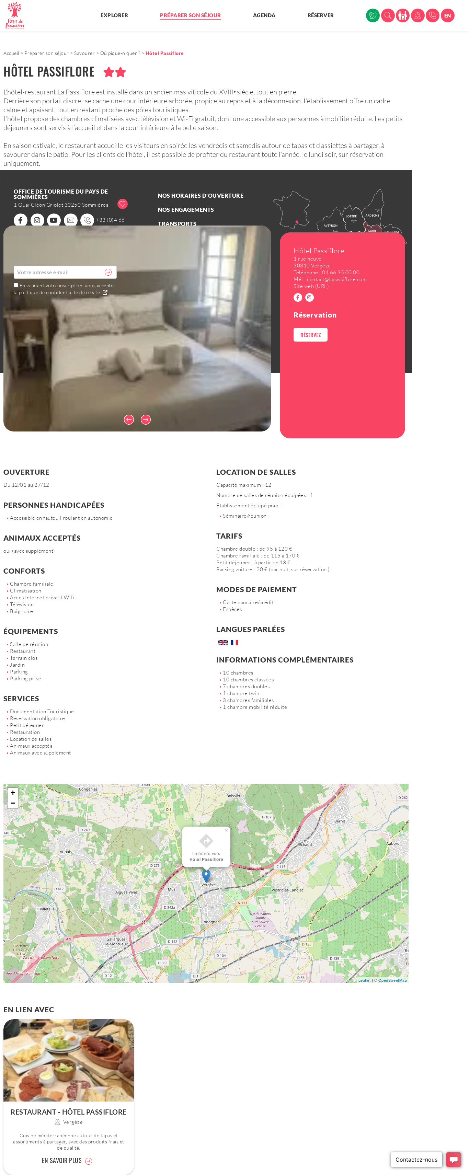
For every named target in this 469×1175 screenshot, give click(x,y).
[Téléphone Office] (432, 15)
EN (447, 15)
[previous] (127, 419)
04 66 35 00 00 (340, 272)
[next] (148, 419)
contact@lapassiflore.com (337, 279)
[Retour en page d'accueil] (19, 15)
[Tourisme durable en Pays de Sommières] (373, 15)
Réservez (310, 334)
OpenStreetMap (392, 980)
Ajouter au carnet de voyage (162, 203)
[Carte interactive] (418, 15)
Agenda (264, 15)
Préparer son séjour (190, 15)
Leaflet (364, 980)
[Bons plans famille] (403, 15)
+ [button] (13, 792)
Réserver (321, 15)
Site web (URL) (311, 286)
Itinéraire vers (207, 856)
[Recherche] (388, 15)
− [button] (13, 803)
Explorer (114, 15)
